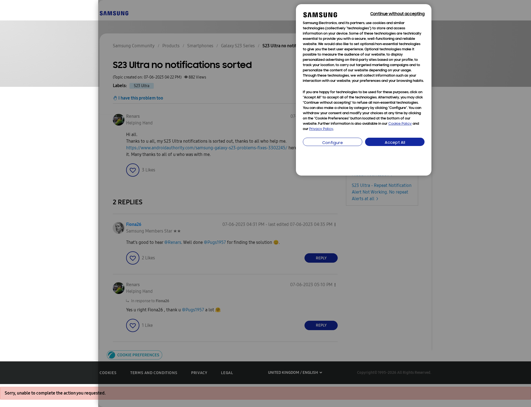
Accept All (395, 143)
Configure (332, 143)
